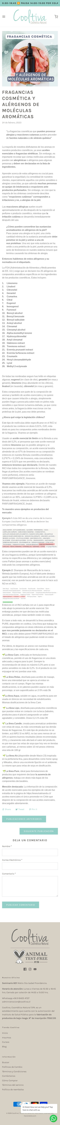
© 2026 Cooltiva (12, 1113)
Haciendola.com (30, 1116)
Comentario (9, 873)
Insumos (6, 1037)
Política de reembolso (13, 1089)
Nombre (7, 846)
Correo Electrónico (12, 860)
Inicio (5, 1033)
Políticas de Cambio (12, 1067)
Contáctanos (8, 1076)
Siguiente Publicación (39, 831)
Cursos (5, 1042)
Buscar (5, 1062)
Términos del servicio (13, 1085)
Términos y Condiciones (14, 1071)
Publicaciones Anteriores (24, 819)
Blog (4, 1046)
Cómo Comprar (10, 1080)
